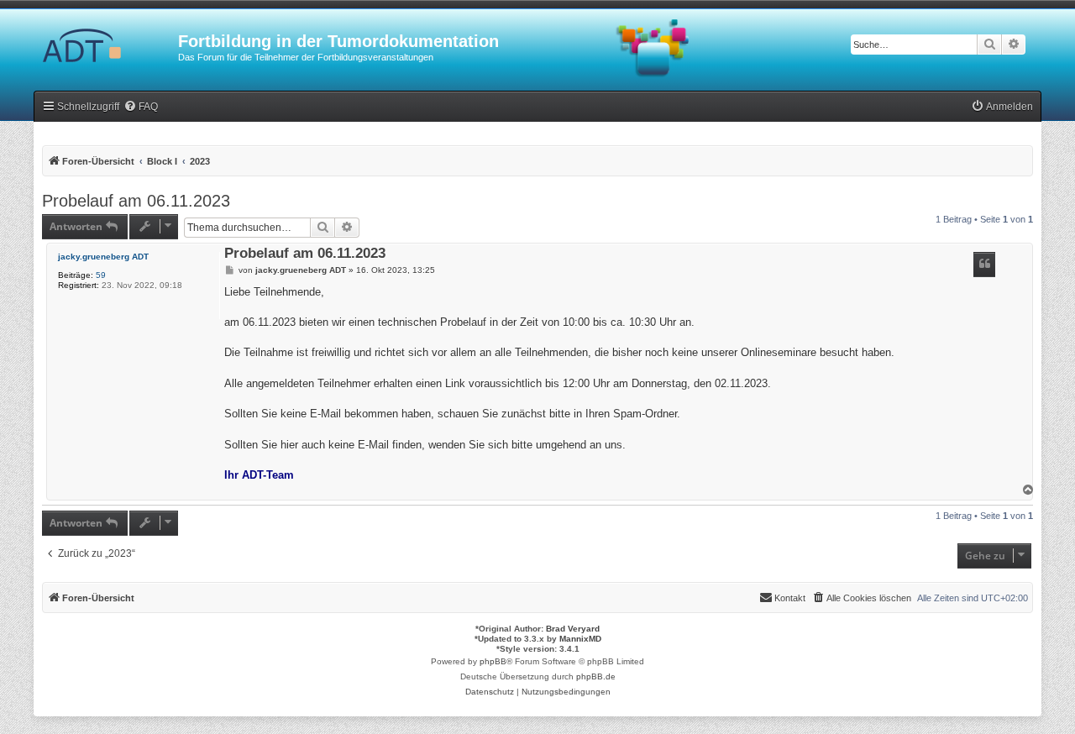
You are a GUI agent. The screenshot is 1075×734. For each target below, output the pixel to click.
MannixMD (580, 638)
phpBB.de (596, 676)
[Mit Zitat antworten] (984, 264)
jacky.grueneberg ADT (103, 256)
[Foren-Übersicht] (106, 46)
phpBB (493, 661)
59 (101, 275)
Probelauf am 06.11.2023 (136, 201)
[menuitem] (140, 107)
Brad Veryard (573, 628)
